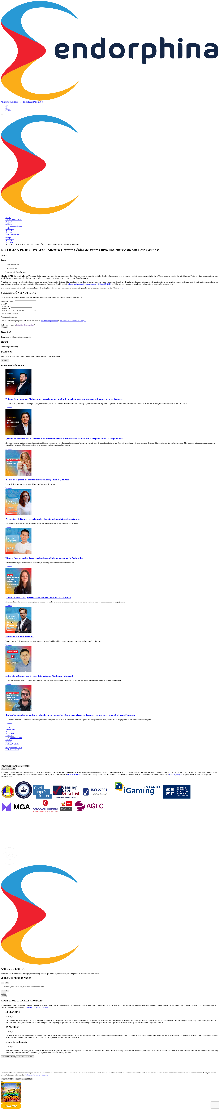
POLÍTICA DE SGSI (8, 768)
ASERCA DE (10, 729)
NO (7, 983)
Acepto (10, 1017)
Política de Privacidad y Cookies (36, 1007)
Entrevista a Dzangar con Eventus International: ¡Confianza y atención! (39, 676)
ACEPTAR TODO (7, 1079)
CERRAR (5, 991)
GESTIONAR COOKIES (24, 1079)
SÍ (2, 983)
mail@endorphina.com (13, 748)
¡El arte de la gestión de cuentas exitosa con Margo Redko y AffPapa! (37, 480)
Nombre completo (8, 301)
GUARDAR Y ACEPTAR (25, 1057)
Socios (7, 228)
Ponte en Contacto (12, 234)
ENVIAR (4, 327)
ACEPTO (5, 360)
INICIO (8, 218)
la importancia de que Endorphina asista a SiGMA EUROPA (89, 284)
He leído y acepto (19, 325)
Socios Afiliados (16, 226)
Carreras (8, 232)
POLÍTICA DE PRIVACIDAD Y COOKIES (15, 766)
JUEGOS (8, 222)
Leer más (8, 407)
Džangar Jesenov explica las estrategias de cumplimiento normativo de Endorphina (44, 558)
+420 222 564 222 (25, 102)
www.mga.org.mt (175, 774)
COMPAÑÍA (6, 306)
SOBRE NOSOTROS (13, 220)
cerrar (4, 996)
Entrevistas (9, 242)
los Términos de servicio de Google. (73, 321)
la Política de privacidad (49, 321)
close (3, 993)
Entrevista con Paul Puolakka (19, 636)
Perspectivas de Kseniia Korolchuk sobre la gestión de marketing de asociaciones (42, 519)
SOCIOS (8, 740)
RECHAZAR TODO (8, 1057)
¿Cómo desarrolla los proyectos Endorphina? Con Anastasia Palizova (38, 597)
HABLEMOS (37, 102)
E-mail (4, 304)
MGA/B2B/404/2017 (75, 774)
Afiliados (8, 224)
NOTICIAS (9, 230)
